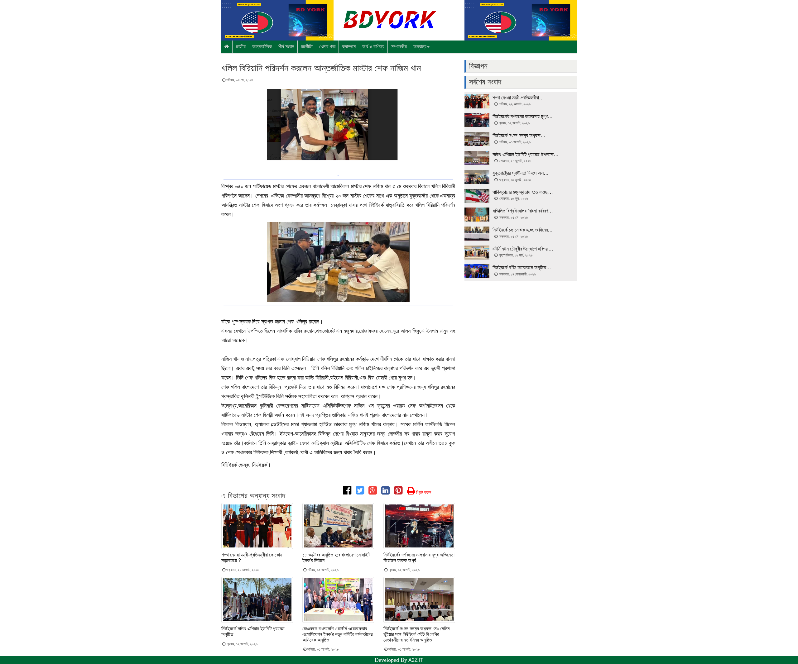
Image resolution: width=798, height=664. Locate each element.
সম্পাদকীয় (399, 46)
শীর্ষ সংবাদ (286, 46)
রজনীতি (307, 46)
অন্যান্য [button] (419, 46)
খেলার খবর (327, 46)
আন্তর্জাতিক (262, 46)
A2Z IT (415, 660)
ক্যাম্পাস (349, 46)
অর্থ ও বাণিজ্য (373, 46)
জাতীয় (241, 46)
